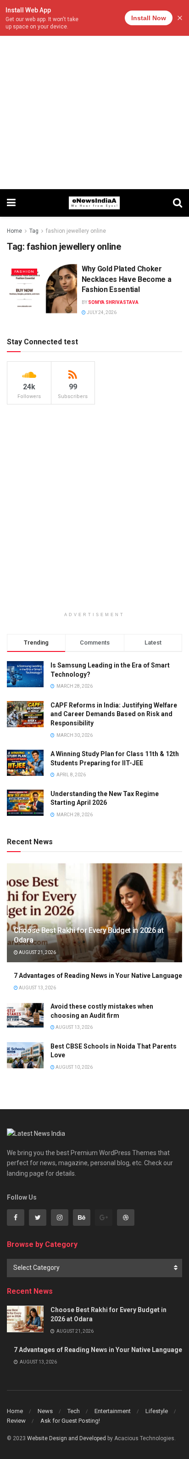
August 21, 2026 (37, 952)
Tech (73, 1411)
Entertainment (112, 1411)
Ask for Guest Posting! (70, 1420)
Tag (34, 231)
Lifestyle (156, 1411)
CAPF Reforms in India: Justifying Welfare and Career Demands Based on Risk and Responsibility (113, 714)
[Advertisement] (94, 94)
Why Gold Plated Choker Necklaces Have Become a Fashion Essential (127, 279)
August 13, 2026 (37, 987)
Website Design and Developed (66, 1438)
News (45, 1411)
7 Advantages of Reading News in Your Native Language (98, 975)
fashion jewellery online (76, 231)
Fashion (24, 271)
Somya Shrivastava (113, 302)
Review (16, 1420)
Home (14, 231)
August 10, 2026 (74, 1067)
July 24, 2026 (101, 312)
